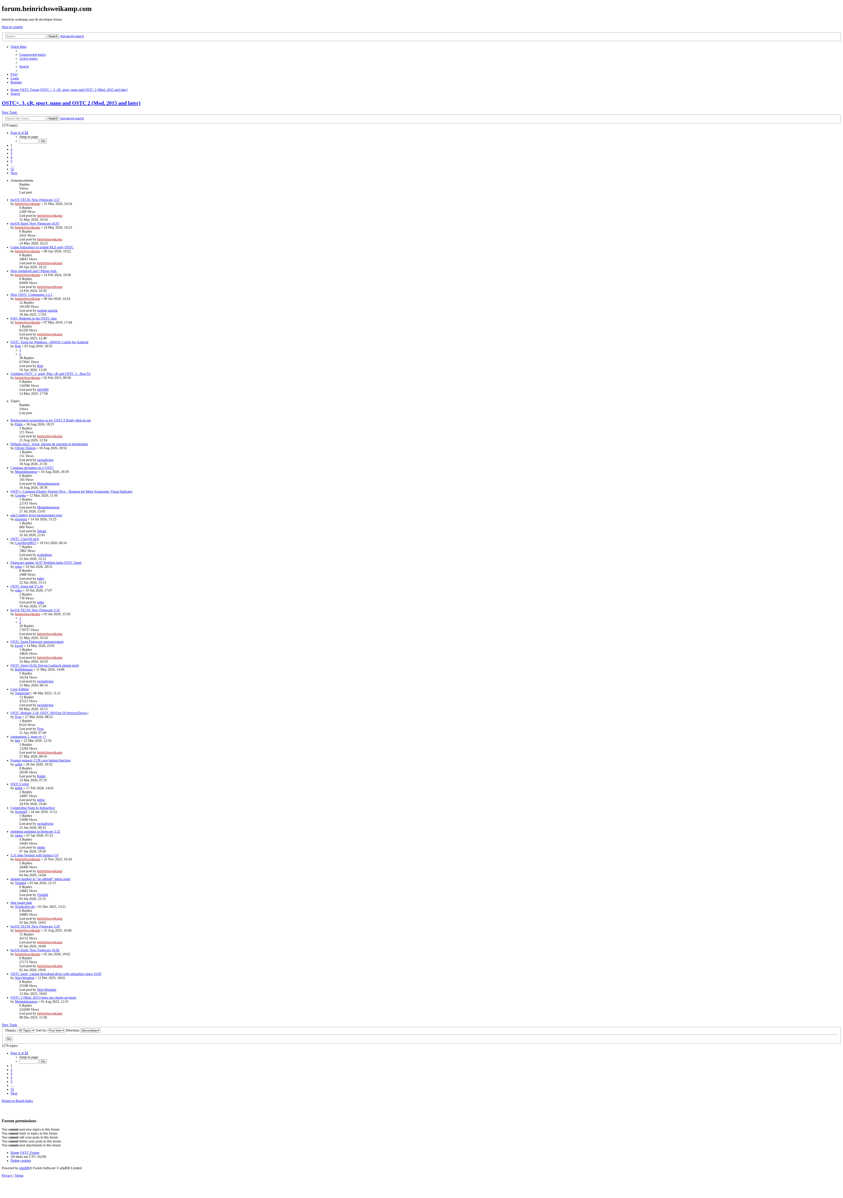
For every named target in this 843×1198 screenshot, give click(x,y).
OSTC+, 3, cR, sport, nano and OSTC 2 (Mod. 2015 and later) (71, 103)
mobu (19, 835)
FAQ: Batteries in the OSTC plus (34, 318)
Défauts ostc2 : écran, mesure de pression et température (49, 444)
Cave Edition (20, 689)
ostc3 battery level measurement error (36, 515)
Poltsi (19, 424)
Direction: (73, 1030)
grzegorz (21, 519)
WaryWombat (24, 978)
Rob (18, 346)
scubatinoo (44, 555)
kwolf (19, 646)
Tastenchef (22, 693)
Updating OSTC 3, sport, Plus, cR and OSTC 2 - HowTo (50, 374)
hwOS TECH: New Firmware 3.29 (35, 926)
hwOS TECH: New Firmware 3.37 (35, 200)
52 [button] (12, 169)
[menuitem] (32, 54)
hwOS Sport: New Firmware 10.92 (35, 950)
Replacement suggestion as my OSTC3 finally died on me (51, 420)
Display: (11, 1030)
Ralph (41, 776)
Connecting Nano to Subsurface (33, 808)
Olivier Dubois (25, 448)
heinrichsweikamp (27, 204)
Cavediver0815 (25, 543)
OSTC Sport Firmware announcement (37, 642)
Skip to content (12, 27)
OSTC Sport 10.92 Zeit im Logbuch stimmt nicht (45, 665)
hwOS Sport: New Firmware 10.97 (35, 223)
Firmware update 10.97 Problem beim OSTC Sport (46, 563)
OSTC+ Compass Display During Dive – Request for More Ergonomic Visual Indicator (71, 491)
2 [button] (11, 149)
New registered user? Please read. (34, 271)
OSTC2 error (20, 784)
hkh (17, 740)
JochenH (21, 812)
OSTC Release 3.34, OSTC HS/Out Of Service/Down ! (49, 713)
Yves (18, 717)
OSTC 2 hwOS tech (25, 539)
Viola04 (20, 883)
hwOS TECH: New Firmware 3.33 (35, 610)
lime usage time (21, 903)
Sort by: (42, 1030)
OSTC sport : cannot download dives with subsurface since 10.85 (56, 974)
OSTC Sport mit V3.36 (27, 586)
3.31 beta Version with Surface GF (35, 855)
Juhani (41, 531)
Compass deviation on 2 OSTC (32, 468)
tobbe (19, 788)
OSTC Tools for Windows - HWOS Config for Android (49, 342)
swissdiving (45, 460)
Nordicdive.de (25, 906)
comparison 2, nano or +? (28, 736)
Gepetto (20, 495)
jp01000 (43, 389)
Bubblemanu (24, 669)
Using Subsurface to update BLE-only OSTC (42, 247)
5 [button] (11, 161)
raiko (18, 566)
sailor (18, 764)
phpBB (24, 1168)
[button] (19, 133)
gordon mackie (47, 310)
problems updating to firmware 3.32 (35, 831)
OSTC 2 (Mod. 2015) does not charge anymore (43, 997)
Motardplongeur (26, 472)
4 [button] (11, 157)
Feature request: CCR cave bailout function (40, 760)
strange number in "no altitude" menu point (40, 879)
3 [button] (11, 153)
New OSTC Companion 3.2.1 (31, 295)
